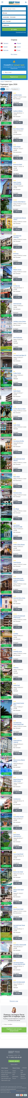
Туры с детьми (4, 1070)
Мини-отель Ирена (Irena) (19, 760)
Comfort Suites (17, 95)
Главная (2, 81)
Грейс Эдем (16, 425)
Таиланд (5, 43)
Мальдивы (23, 1074)
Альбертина (17, 799)
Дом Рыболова (17, 337)
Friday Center (17, 373)
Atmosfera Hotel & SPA (19, 944)
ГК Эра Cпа (16, 285)
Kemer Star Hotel (18, 872)
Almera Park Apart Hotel (18, 890)
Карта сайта (14, 1064)
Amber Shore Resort (19, 544)
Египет (19, 47)
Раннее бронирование (6, 1072)
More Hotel (16, 476)
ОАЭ (13, 1074)
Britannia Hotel (17, 164)
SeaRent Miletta (17, 111)
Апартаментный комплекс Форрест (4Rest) (18, 580)
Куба (22, 1072)
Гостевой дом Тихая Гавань (19, 926)
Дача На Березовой (19, 982)
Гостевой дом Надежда (17, 236)
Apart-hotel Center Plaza (18, 703)
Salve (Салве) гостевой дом (17, 183)
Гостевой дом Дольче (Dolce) (19, 218)
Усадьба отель (17, 651)
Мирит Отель (17, 269)
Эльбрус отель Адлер (19, 321)
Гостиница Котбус (18, 441)
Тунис (18, 50)
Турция (5, 47)
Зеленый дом (17, 303)
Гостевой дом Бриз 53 (19, 355)
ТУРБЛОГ (24, 1068)
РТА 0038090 (13, 1090)
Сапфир (15, 633)
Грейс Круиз (16, 391)
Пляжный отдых (5, 1076)
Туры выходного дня (6, 1078)
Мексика (23, 1076)
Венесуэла (23, 1078)
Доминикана (15, 1076)
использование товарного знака (19, 1092)
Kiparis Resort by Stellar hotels (18, 780)
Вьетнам (5, 50)
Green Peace (17, 146)
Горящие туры (4, 1074)
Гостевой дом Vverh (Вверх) (19, 459)
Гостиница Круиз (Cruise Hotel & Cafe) (19, 963)
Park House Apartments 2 (17, 835)
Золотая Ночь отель (19, 598)
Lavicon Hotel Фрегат (19, 201)
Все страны (14, 54)
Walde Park (16, 685)
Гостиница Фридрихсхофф (17, 525)
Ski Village (16, 509)
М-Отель (16, 253)
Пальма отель (17, 492)
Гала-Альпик (17, 562)
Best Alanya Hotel (18, 129)
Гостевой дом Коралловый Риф (18, 723)
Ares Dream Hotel (18, 909)
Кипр (22, 1070)
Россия (19, 43)
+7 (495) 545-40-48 (15, 1057)
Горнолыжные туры (5, 1080)
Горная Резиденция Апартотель (19, 616)
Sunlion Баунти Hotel (19, 408)
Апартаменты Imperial (17, 741)
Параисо (15, 667)
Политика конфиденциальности (8, 1089)
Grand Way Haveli (18, 816)
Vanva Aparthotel (18, 854)
